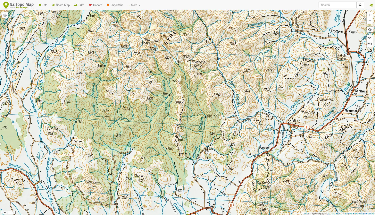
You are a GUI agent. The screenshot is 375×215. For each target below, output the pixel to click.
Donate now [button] (118, 51)
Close (266, 80)
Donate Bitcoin (118, 65)
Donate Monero (176, 65)
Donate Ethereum (146, 65)
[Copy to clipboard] (199, 50)
